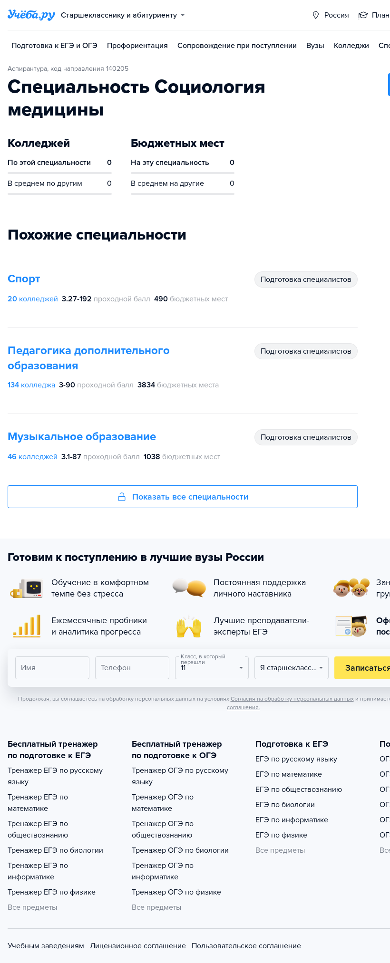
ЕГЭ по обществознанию (298, 789)
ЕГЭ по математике (288, 774)
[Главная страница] (31, 15)
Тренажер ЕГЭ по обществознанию (38, 829)
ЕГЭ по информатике (291, 820)
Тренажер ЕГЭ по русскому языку (55, 776)
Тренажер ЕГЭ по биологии (55, 850)
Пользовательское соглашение (246, 946)
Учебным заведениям (46, 946)
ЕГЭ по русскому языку (296, 759)
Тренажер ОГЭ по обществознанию (163, 829)
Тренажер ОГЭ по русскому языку (180, 776)
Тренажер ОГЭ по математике (163, 802)
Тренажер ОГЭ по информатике (163, 871)
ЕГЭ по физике (281, 835)
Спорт (24, 279)
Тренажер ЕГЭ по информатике (38, 871)
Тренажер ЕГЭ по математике (38, 802)
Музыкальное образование (82, 436)
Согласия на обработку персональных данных (292, 698)
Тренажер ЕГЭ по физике (52, 892)
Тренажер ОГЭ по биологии (180, 850)
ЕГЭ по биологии (285, 804)
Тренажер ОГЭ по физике (176, 892)
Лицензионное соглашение (138, 946)
